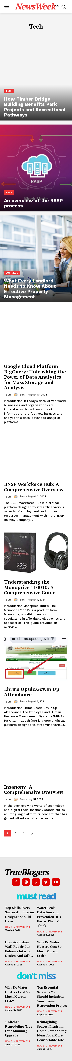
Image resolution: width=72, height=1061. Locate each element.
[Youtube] (56, 882)
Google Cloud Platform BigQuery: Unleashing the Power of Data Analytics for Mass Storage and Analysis (35, 377)
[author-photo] (16, 394)
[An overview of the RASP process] (36, 168)
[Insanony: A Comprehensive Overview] (36, 757)
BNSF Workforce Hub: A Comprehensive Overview (33, 486)
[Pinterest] (36, 882)
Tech (9, 91)
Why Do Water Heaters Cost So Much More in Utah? (49, 949)
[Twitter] (46, 882)
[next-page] (32, 833)
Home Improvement (17, 927)
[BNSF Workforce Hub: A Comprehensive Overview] (36, 454)
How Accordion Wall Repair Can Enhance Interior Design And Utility (19, 949)
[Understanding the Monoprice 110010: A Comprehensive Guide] (36, 552)
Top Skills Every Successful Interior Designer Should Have (19, 914)
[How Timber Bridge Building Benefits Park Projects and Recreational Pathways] (36, 77)
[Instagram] (26, 882)
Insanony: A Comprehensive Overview (33, 789)
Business (12, 272)
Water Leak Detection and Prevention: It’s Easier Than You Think (49, 916)
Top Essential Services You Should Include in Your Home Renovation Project (52, 996)
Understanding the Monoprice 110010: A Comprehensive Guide (29, 587)
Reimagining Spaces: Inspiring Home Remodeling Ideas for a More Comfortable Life (51, 1031)
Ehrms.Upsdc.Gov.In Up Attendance (31, 691)
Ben (22, 394)
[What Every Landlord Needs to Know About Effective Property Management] (36, 258)
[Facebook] (16, 882)
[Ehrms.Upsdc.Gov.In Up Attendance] (36, 659)
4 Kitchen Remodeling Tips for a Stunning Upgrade (18, 1028)
